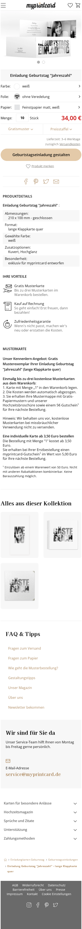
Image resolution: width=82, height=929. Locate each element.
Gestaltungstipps (21, 678)
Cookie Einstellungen (56, 894)
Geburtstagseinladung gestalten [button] (41, 154)
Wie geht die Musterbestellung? (33, 668)
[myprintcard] (41, 9)
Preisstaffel (59, 129)
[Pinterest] (36, 181)
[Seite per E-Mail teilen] (55, 181)
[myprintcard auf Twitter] (56, 905)
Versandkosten (70, 144)
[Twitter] (46, 181)
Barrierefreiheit (23, 890)
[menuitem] (70, 5)
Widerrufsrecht (33, 885)
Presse (60, 890)
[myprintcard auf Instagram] (29, 905)
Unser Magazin (20, 687)
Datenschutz (57, 885)
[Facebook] (26, 181)
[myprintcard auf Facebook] (38, 905)
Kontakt (32, 894)
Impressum (15, 894)
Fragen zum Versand (24, 648)
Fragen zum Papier (23, 658)
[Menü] (6, 5)
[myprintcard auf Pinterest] (47, 905)
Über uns (15, 697)
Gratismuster (18, 129)
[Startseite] (5, 859)
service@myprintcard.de (33, 774)
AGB (15, 885)
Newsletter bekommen (26, 707)
